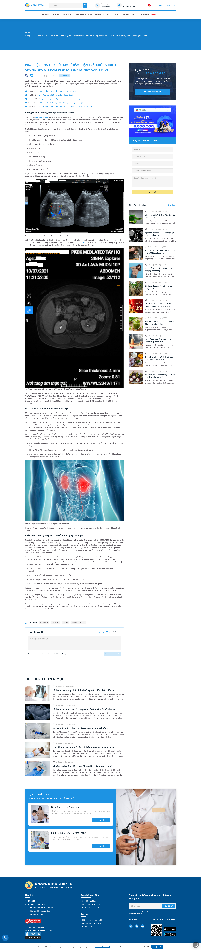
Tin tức (117, 14)
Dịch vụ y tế (66, 14)
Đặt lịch (101, 820)
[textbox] (152, 171)
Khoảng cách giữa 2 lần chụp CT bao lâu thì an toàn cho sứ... (83, 766)
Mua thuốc (155, 14)
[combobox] (152, 170)
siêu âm (65, 622)
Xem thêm (172, 205)
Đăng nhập (171, 5)
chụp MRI (55, 622)
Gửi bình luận (110, 654)
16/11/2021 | (51, 95)
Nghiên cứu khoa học (103, 14)
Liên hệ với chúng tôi (152, 92)
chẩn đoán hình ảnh (78, 622)
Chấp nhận (157, 947)
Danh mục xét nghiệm (140, 14)
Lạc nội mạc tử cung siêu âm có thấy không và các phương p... (84, 747)
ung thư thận (44, 622)
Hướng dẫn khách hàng (83, 14)
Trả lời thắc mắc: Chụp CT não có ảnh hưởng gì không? (81, 728)
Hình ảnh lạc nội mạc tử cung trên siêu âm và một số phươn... (85, 709)
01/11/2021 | (52, 91)
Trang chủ (29, 35)
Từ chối (146, 947)
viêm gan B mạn (41, 117)
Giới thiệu (55, 14)
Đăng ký (161, 5)
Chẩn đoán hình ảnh (45, 35)
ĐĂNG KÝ (169, 906)
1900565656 (32, 901)
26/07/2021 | (60, 106)
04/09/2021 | (55, 102)
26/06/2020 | (57, 99)
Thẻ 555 (125, 14)
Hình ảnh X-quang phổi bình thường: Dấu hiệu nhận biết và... (84, 690)
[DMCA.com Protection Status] (33, 935)
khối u (85, 242)
